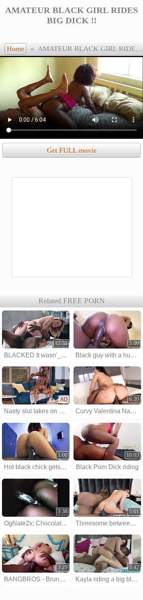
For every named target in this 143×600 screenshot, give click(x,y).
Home (15, 49)
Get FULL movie (72, 150)
